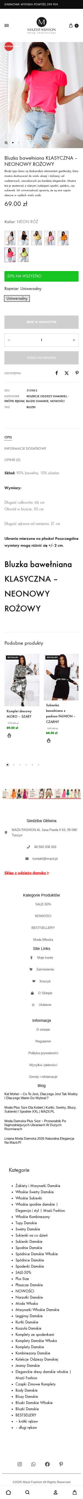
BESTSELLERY (25, 1415)
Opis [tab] (8, 437)
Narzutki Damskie (29, 1297)
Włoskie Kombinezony (32, 1216)
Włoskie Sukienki (28, 1198)
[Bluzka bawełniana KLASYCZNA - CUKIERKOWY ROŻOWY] (49, 238)
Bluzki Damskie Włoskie (34, 1402)
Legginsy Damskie (29, 1316)
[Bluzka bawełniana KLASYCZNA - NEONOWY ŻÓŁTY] (23, 255)
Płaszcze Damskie (29, 1285)
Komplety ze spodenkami (34, 1334)
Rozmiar (22, 288)
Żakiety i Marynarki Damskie (37, 1185)
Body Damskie (26, 1390)
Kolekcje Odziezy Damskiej (47, 396)
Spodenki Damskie (29, 1266)
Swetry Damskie (27, 1229)
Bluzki (31, 407)
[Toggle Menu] (6, 25)
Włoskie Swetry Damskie (34, 1192)
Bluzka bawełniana (38, 564)
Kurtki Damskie (26, 1322)
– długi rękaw (26, 1427)
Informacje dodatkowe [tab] (25, 448)
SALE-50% (23, 1272)
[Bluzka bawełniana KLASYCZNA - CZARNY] (23, 238)
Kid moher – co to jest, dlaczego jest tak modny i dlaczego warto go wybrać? (41, 1096)
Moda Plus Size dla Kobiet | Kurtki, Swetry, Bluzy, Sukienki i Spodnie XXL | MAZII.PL (40, 1110)
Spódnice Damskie (29, 1260)
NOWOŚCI (57, 401)
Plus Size (22, 1278)
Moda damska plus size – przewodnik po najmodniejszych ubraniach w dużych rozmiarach (35, 1125)
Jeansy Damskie (27, 1365)
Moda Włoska (26, 1303)
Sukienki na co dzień (31, 1235)
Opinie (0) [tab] (12, 460)
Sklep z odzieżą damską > (26, 872)
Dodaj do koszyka (41, 358)
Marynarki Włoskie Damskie (37, 1309)
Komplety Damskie (29, 1347)
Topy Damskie (26, 1223)
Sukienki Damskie (28, 1241)
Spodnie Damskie (28, 1247)
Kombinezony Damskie (32, 1353)
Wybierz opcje (9, 737)
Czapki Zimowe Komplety (35, 1384)
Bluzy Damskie (26, 1396)
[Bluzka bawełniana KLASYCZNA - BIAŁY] (9, 238)
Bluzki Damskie (37, 401)
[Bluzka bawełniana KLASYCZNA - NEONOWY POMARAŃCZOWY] (63, 238)
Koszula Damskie (28, 1328)
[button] (6, 143)
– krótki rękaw (26, 1421)
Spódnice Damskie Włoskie (36, 1254)
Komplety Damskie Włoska (36, 1340)
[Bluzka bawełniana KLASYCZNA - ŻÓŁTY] (36, 238)
